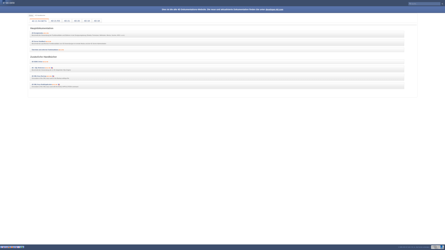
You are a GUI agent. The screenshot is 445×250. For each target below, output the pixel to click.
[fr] (2, 247)
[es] (12, 247)
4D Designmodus (37, 33)
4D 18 (97, 21)
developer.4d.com (274, 9)
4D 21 (67, 21)
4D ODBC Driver (37, 61)
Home (31, 15)
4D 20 (77, 21)
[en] (5, 247)
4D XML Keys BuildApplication (42, 84)
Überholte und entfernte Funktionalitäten (45, 50)
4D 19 (87, 21)
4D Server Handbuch (39, 41)
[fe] (15, 247)
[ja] (18, 247)
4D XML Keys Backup (39, 76)
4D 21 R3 (55, 21)
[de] (9, 247)
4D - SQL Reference (38, 68)
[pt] (22, 247)
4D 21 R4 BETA (39, 21)
